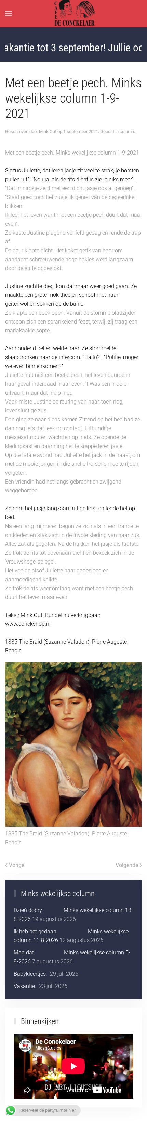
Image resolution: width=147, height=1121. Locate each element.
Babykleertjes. (31, 974)
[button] (8, 13)
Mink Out (47, 131)
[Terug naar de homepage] (73, 13)
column (127, 131)
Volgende (127, 865)
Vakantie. (26, 986)
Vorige (16, 865)
